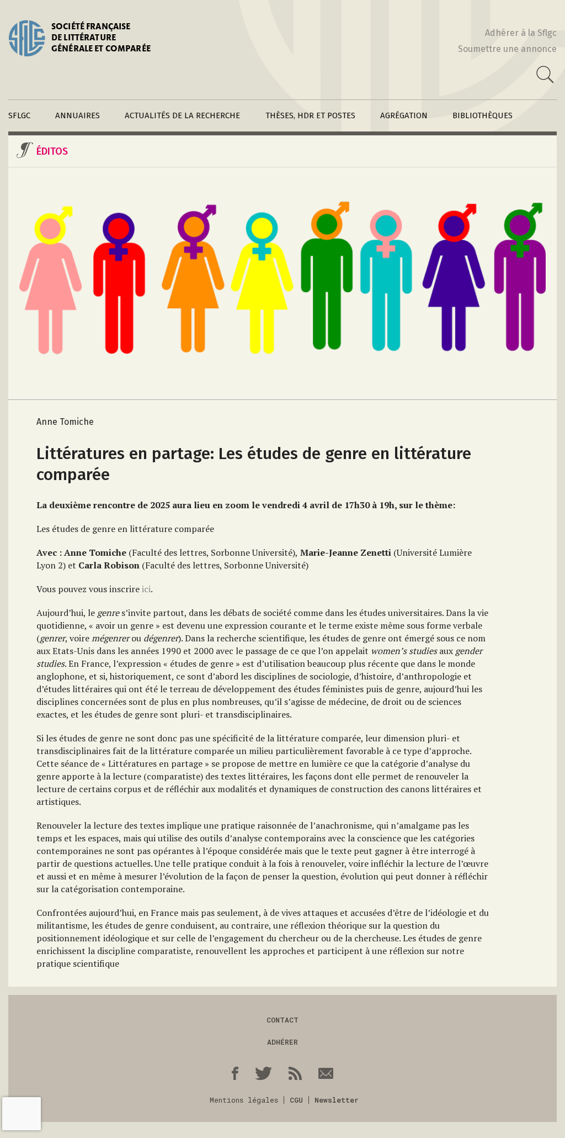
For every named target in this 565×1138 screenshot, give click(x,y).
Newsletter (337, 1100)
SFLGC (19, 115)
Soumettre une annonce (507, 49)
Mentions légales (244, 1100)
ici (146, 589)
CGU (296, 1100)
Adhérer (282, 1042)
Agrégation (404, 115)
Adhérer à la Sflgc (521, 33)
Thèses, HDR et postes (310, 115)
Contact (282, 1020)
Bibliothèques (482, 115)
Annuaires (77, 115)
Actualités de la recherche (182, 115)
